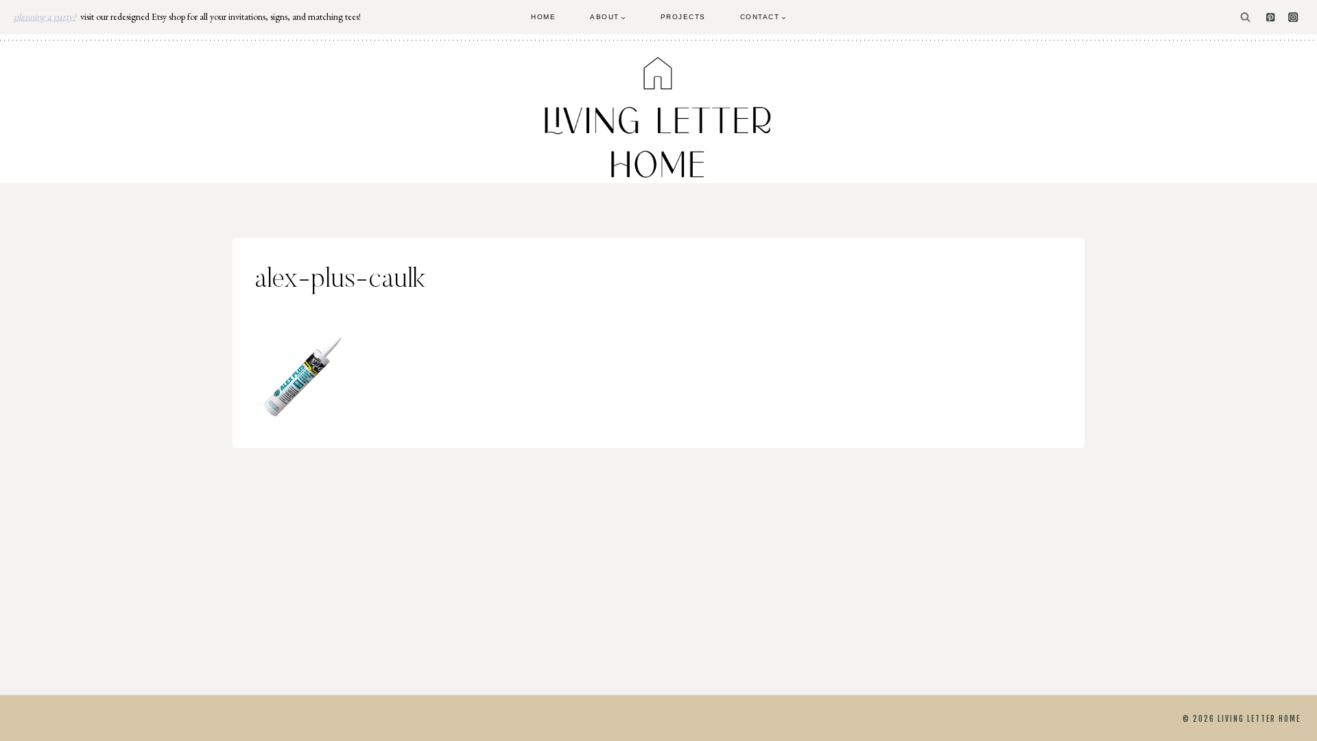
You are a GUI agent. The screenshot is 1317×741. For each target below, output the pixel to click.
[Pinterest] (1271, 17)
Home (543, 17)
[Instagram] (1293, 17)
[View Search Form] (1245, 17)
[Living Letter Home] (658, 117)
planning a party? (45, 16)
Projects (683, 17)
